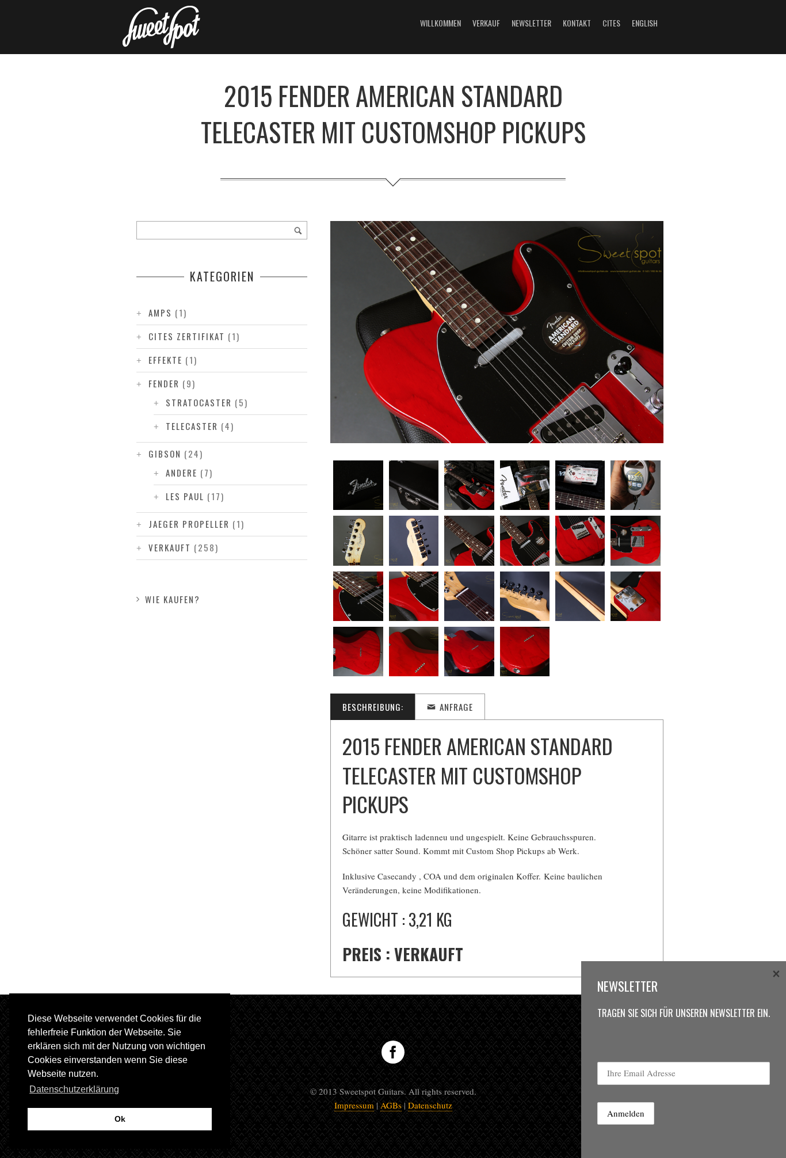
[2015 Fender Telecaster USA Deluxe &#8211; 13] (358, 596)
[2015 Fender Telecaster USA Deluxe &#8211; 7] (358, 540)
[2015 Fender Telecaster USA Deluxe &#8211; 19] (358, 651)
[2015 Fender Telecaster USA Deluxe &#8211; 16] (525, 596)
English (645, 23)
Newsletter (531, 23)
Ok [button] (120, 1118)
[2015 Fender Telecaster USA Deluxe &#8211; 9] (469, 540)
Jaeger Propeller (189, 523)
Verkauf (486, 23)
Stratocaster (199, 402)
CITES (611, 23)
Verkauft (169, 547)
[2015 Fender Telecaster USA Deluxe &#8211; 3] (469, 485)
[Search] (298, 230)
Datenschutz (430, 1105)
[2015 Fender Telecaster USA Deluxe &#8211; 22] (525, 651)
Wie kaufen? (172, 599)
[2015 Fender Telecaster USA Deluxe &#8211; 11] (580, 540)
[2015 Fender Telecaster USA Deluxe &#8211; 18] (635, 596)
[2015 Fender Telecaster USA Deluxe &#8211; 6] (635, 485)
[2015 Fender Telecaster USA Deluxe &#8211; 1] (358, 485)
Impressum (354, 1105)
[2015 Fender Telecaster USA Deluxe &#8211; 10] (525, 540)
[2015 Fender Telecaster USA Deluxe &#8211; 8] (413, 540)
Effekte (165, 359)
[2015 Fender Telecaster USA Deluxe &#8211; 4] (525, 485)
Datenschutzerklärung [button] (74, 1089)
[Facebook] (393, 1052)
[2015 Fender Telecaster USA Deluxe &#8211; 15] (469, 596)
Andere (181, 472)
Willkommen (440, 23)
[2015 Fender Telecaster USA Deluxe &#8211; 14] (413, 596)
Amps (160, 312)
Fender (164, 383)
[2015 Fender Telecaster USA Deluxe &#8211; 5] (580, 485)
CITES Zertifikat (186, 336)
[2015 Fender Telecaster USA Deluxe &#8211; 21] (469, 651)
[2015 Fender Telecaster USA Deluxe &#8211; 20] (413, 651)
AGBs (391, 1105)
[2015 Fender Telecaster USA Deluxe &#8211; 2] (413, 485)
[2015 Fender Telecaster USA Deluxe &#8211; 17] (580, 596)
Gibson (164, 453)
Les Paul (185, 496)
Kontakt (577, 23)
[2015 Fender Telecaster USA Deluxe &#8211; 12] (635, 540)
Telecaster (192, 426)
